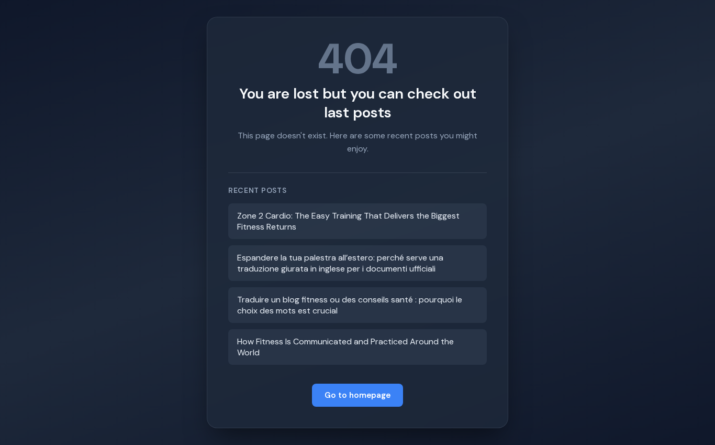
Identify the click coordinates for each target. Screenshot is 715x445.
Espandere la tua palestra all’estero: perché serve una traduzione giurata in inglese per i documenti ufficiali (340, 263)
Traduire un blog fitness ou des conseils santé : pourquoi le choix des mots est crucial (349, 305)
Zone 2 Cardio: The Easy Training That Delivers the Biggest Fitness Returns (348, 221)
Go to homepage (357, 395)
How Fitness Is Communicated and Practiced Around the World (345, 347)
